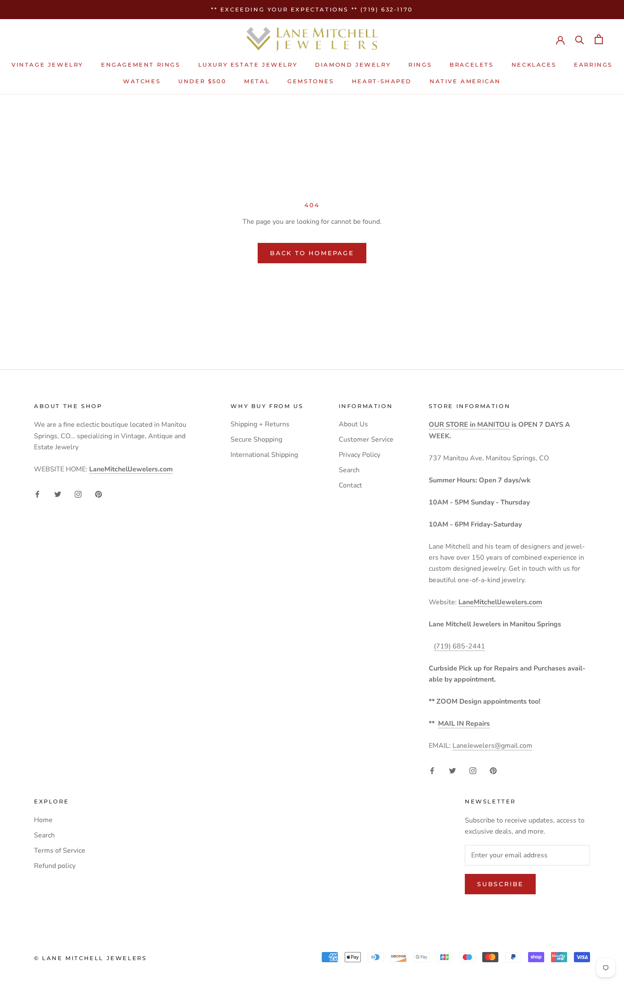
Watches (141, 81)
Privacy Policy (359, 454)
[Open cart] (599, 39)
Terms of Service (59, 850)
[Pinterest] (98, 493)
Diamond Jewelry (353, 65)
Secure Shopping (256, 439)
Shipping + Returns (260, 424)
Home (43, 820)
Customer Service (366, 439)
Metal (257, 81)
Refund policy (55, 865)
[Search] (579, 39)
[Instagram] (78, 493)
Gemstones (310, 81)
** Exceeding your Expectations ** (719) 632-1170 (312, 9)
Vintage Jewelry (47, 65)
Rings (420, 65)
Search (349, 470)
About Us (353, 424)
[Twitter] (57, 493)
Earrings (593, 65)
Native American (465, 81)
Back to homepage (312, 253)
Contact (350, 485)
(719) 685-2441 (459, 646)
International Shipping (264, 454)
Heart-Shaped (382, 81)
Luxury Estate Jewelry (248, 65)
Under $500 (202, 81)
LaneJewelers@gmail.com (492, 745)
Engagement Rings (140, 65)
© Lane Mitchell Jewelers (90, 958)
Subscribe (500, 884)
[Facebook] (37, 493)
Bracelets (471, 65)
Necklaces (534, 65)
